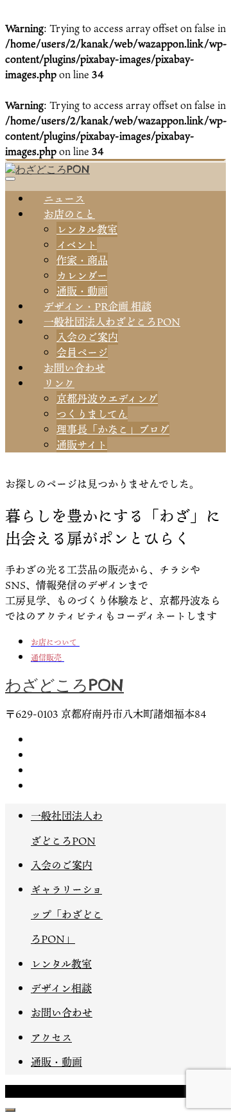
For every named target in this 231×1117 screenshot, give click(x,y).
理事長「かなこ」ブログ (112, 429)
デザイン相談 (61, 988)
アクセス (51, 1037)
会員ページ (82, 352)
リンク (59, 383)
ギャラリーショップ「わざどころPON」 (67, 914)
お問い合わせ (74, 368)
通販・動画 (82, 291)
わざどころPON (64, 685)
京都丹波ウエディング (107, 398)
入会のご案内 (87, 337)
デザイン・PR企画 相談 (97, 306)
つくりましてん (92, 414)
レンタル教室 (86, 229)
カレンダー (81, 275)
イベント (76, 244)
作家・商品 (82, 260)
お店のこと (69, 214)
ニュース (64, 198)
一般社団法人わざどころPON (112, 321)
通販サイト (81, 444)
